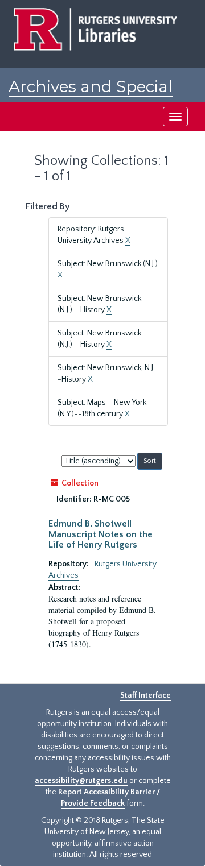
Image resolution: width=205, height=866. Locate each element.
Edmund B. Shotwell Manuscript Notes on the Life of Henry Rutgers (100, 534)
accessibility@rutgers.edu (81, 780)
